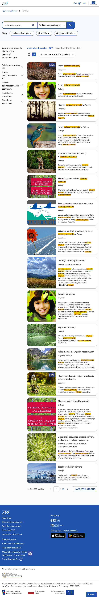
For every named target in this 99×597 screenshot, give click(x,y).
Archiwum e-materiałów (13, 544)
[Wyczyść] (33, 25)
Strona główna (11, 11)
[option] (12, 66)
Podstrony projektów (11, 548)
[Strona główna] (13, 512)
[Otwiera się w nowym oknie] (58, 535)
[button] (80, 3)
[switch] (54, 48)
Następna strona (85, 489)
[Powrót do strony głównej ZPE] (5, 3)
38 (63, 489)
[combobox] (22, 33)
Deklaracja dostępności (12, 522)
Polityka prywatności (11, 526)
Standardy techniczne (12, 534)
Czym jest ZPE (8, 530)
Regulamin (6, 518)
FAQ (75, 3)
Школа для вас (9, 540)
